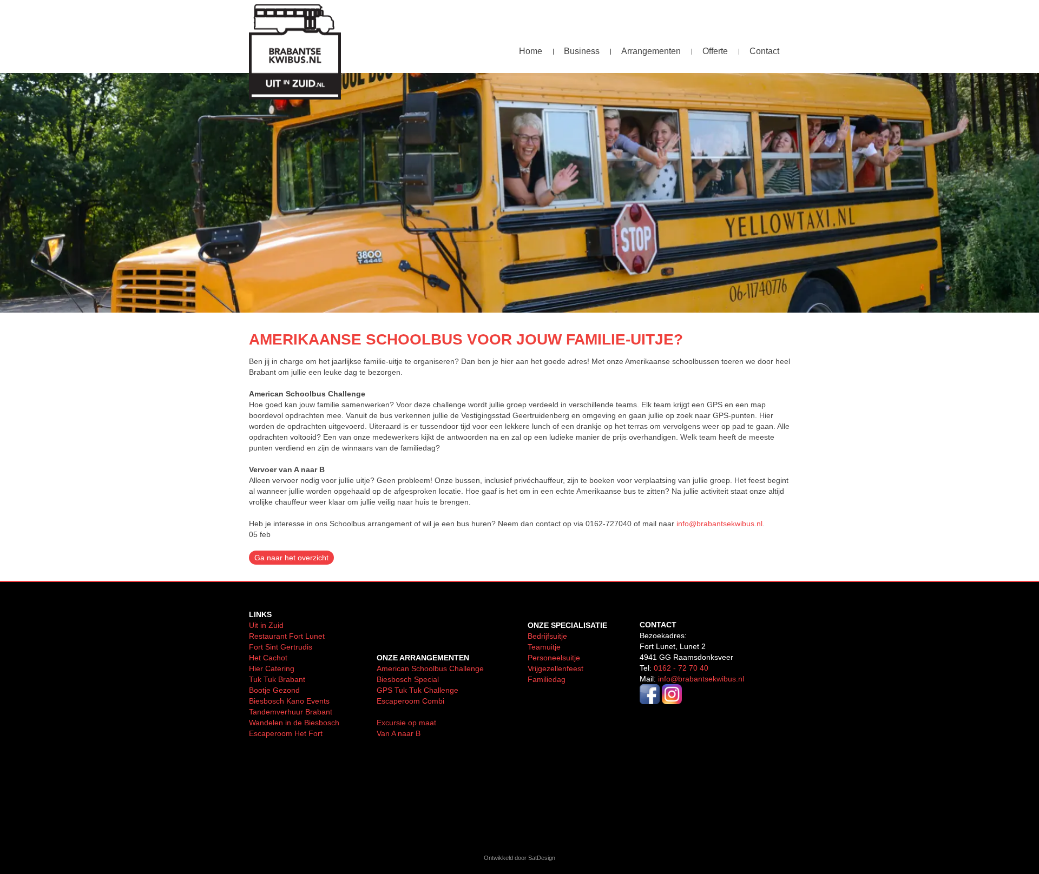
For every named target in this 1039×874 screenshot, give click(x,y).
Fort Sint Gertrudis (280, 647)
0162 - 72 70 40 (681, 668)
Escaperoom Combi (410, 701)
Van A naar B (398, 733)
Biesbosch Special (408, 679)
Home (530, 51)
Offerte (715, 51)
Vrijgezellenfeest (555, 668)
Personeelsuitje (554, 657)
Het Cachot (269, 657)
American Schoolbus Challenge (430, 668)
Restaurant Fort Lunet (287, 636)
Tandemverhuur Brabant (290, 711)
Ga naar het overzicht (291, 557)
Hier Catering (271, 668)
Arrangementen (651, 51)
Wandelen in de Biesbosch (294, 722)
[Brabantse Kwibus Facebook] (650, 701)
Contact (764, 51)
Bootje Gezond (274, 690)
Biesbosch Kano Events (289, 701)
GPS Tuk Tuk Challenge (417, 690)
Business (582, 51)
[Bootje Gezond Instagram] (672, 701)
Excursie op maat (406, 722)
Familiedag (546, 679)
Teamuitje (544, 647)
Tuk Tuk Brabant (277, 679)
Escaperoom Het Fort (286, 733)
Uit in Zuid (266, 625)
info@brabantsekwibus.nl (719, 523)
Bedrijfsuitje (547, 636)
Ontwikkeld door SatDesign (519, 858)
